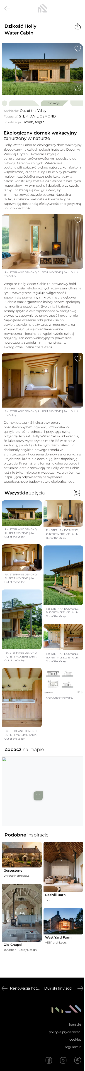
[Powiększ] (42, 69)
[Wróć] (7, 8)
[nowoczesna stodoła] (42, 8)
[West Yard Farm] (63, 921)
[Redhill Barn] (63, 867)
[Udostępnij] (77, 26)
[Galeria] (77, 87)
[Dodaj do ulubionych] (77, 48)
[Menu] (77, 8)
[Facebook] (48, 1060)
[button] (42, 786)
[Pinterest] (77, 1060)
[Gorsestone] (22, 854)
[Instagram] (63, 1060)
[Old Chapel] (22, 913)
